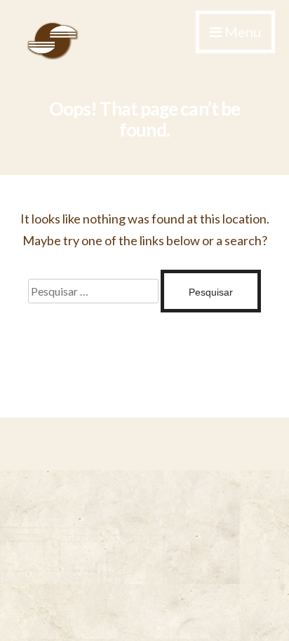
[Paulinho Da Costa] (52, 55)
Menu (241, 31)
